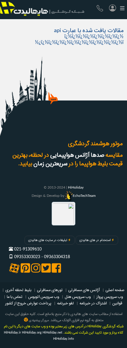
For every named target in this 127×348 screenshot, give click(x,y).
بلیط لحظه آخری (18, 290)
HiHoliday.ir (12, 332)
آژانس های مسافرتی (84, 290)
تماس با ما (14, 296)
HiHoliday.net (52, 332)
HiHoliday (76, 187)
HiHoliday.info (63, 338)
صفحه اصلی (114, 290)
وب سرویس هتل (78, 296)
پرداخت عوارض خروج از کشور (28, 303)
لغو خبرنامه (65, 303)
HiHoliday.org (32, 332)
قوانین (117, 303)
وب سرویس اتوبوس (43, 296)
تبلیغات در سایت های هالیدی (47, 240)
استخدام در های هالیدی (94, 240)
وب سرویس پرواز (109, 296)
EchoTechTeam (84, 195)
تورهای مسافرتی (50, 290)
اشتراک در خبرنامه (93, 303)
